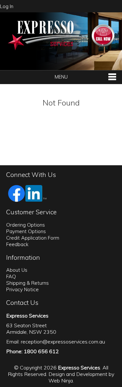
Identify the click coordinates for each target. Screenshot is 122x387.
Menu (61, 77)
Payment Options (26, 231)
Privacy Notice (22, 289)
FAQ (11, 276)
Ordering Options (25, 225)
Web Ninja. (61, 380)
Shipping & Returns (27, 283)
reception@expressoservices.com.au (63, 341)
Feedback (17, 244)
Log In (6, 6)
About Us (16, 270)
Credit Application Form (32, 238)
